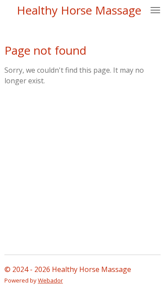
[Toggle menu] (155, 10)
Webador (50, 280)
